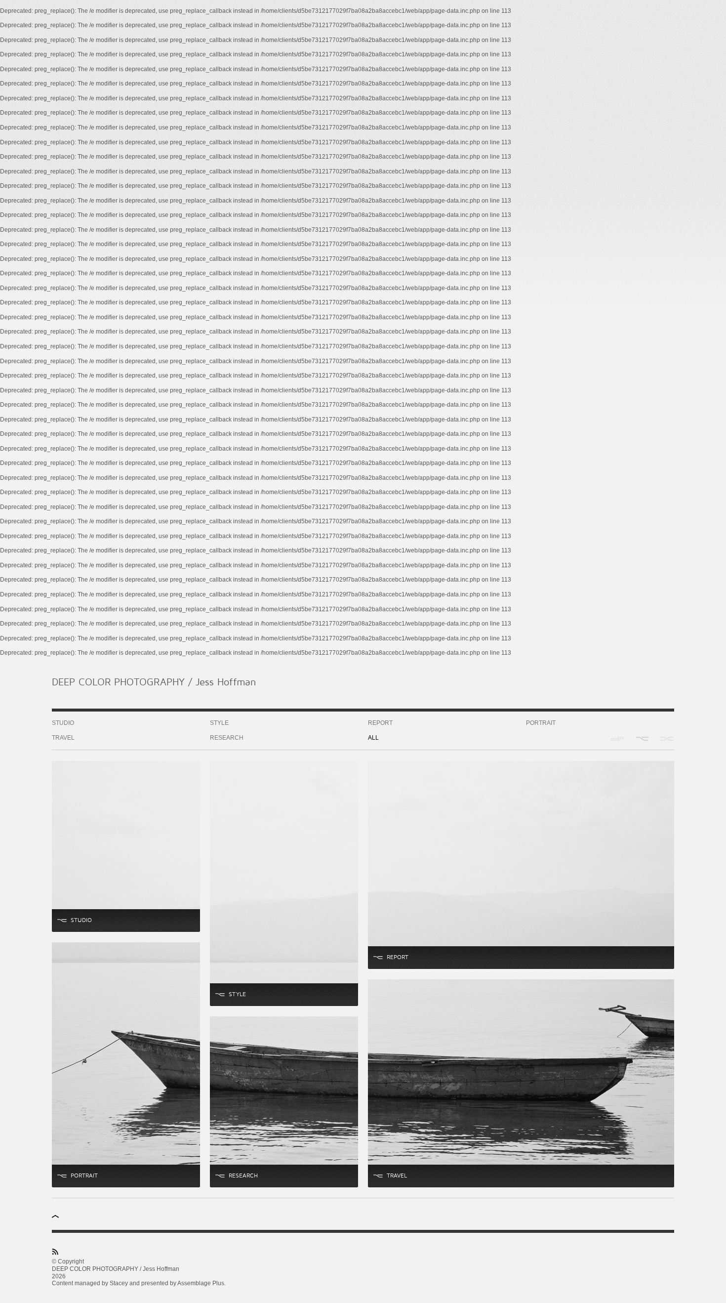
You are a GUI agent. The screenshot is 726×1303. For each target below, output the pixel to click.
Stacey (119, 1283)
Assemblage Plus (200, 1283)
